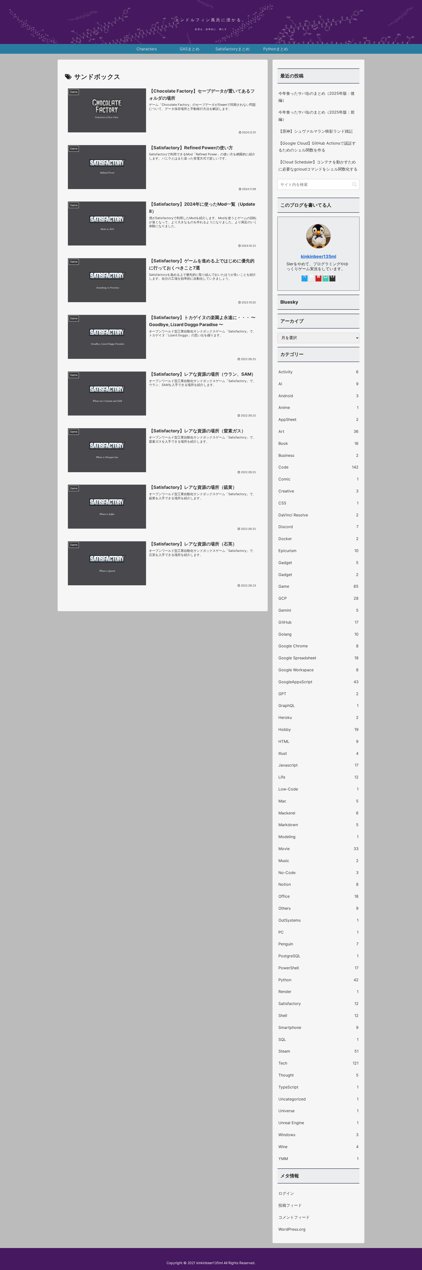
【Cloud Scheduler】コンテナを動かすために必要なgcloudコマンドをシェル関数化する (318, 165)
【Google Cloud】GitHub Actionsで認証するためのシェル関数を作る (317, 147)
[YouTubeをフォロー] (318, 278)
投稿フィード (290, 1205)
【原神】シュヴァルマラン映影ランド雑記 (315, 131)
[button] (354, 184)
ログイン (286, 1193)
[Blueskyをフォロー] (311, 278)
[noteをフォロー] (325, 278)
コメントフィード (294, 1217)
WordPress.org (292, 1229)
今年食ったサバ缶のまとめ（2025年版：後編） (316, 97)
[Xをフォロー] (304, 278)
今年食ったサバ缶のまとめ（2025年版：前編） (316, 116)
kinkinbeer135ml (318, 256)
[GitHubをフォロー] (332, 278)
